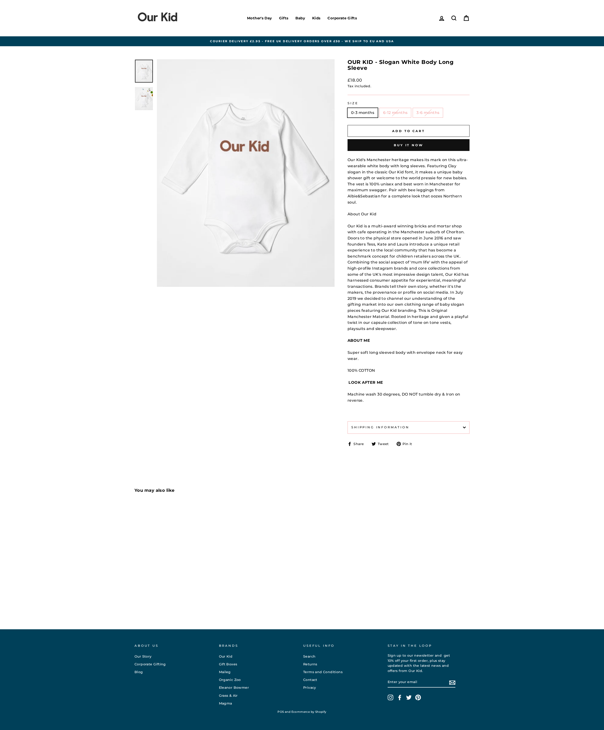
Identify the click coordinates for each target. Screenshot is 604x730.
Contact (310, 680)
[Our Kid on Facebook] (400, 697)
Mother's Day (259, 18)
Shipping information (380, 427)
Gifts (284, 18)
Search (309, 656)
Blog (138, 672)
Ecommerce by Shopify (309, 711)
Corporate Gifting (150, 664)
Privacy (309, 687)
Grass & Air (228, 695)
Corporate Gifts (342, 18)
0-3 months (362, 112)
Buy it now (408, 145)
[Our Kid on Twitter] (409, 697)
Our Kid (226, 656)
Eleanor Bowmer (234, 687)
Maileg (225, 672)
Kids (316, 18)
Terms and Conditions (323, 672)
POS (280, 711)
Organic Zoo (230, 680)
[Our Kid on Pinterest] (418, 697)
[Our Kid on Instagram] (390, 697)
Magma (225, 703)
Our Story (143, 656)
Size (353, 103)
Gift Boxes (228, 664)
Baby (300, 18)
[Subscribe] (452, 682)
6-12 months (395, 112)
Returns (310, 664)
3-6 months (427, 112)
